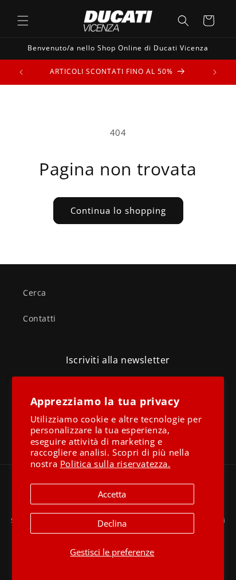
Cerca (34, 292)
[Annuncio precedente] (21, 72)
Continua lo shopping (118, 210)
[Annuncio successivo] (214, 72)
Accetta (112, 494)
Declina (112, 523)
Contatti (39, 318)
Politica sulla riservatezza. (115, 463)
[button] (23, 20)
